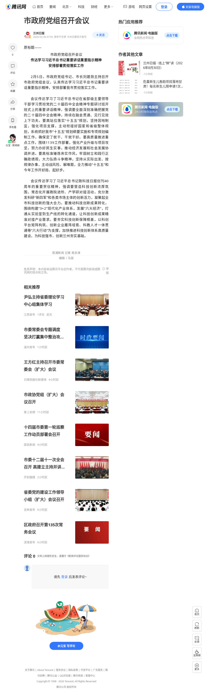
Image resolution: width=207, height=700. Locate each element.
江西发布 (29, 314)
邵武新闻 (29, 444)
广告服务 (98, 670)
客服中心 (90, 675)
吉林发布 (29, 509)
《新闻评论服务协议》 (78, 556)
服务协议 (61, 670)
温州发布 (29, 347)
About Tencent (45, 670)
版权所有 (71, 687)
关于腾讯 (30, 670)
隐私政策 (73, 670)
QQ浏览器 (65, 675)
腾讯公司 (61, 687)
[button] (172, 35)
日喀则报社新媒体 (35, 379)
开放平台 (85, 670)
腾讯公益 (52, 675)
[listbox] (66, 414)
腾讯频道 (78, 675)
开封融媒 (29, 477)
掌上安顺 (29, 412)
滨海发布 (29, 542)
